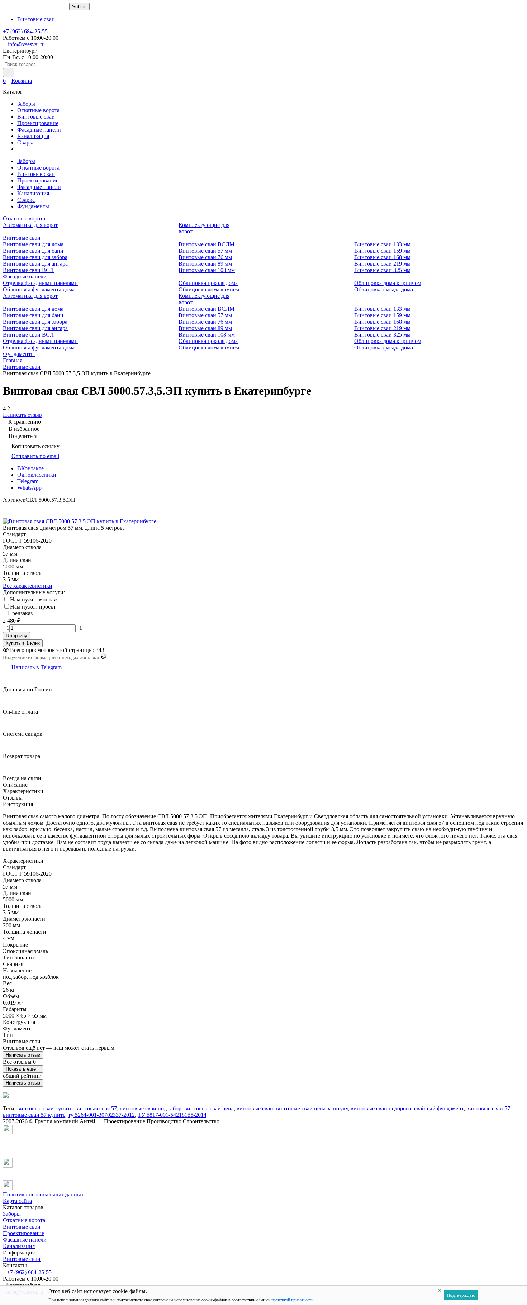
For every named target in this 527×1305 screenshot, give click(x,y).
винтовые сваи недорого (381, 1108)
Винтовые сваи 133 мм (382, 244)
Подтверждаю (461, 1295)
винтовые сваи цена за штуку (312, 1108)
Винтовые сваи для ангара (35, 264)
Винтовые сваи (36, 19)
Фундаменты (33, 206)
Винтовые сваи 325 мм (382, 270)
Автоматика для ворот (30, 225)
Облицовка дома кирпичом (387, 283)
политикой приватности (292, 1299)
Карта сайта (17, 1201)
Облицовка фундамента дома (39, 289)
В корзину (16, 635)
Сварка (26, 142)
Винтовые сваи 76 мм (205, 257)
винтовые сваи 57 (488, 1108)
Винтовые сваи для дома (33, 244)
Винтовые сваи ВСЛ (28, 270)
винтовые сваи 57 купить (34, 1115)
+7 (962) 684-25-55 (25, 31)
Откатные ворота (38, 110)
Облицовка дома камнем (209, 289)
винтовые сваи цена (209, 1108)
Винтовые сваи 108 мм (207, 270)
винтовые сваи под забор (150, 1108)
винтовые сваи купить (44, 1108)
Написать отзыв (23, 1055)
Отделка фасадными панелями (40, 283)
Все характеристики (27, 586)
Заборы (26, 104)
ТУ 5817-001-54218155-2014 (172, 1115)
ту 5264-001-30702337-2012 (101, 1115)
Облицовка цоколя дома (208, 283)
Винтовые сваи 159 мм (382, 251)
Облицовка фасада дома (383, 289)
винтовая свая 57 (96, 1108)
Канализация (33, 136)
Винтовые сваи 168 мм (382, 257)
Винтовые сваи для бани (33, 251)
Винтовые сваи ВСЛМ (206, 244)
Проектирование (37, 123)
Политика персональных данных (43, 1194)
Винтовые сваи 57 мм (205, 251)
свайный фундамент (439, 1108)
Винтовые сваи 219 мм (382, 264)
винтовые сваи (255, 1108)
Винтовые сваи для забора (35, 257)
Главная (12, 360)
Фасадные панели (39, 130)
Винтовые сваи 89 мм (205, 264)
